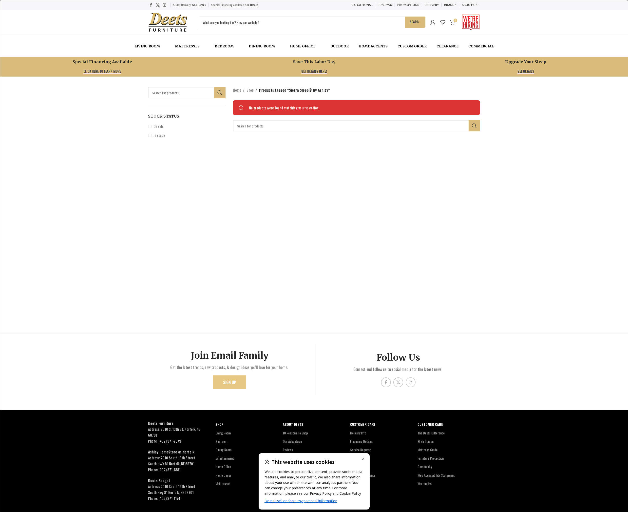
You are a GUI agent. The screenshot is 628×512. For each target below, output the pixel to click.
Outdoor (339, 46)
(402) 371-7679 (169, 441)
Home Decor (223, 475)
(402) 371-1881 (169, 469)
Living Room (147, 46)
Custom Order (412, 46)
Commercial (481, 46)
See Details (199, 5)
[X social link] (157, 4)
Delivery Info (358, 432)
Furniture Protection (431, 458)
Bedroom (224, 46)
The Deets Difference (431, 432)
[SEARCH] (220, 92)
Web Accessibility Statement (436, 475)
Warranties (425, 483)
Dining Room (262, 46)
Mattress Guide (428, 449)
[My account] (433, 22)
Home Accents (373, 46)
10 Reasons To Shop (295, 432)
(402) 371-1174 (169, 498)
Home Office (302, 46)
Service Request (360, 449)
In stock (159, 135)
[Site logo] (168, 21)
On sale (158, 126)
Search (415, 21)
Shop (250, 90)
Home (237, 90)
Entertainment (224, 458)
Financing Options (361, 441)
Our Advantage (292, 441)
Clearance (447, 46)
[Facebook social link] (151, 4)
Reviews (288, 449)
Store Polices (358, 483)
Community (425, 466)
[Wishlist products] (443, 22)
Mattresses (187, 46)
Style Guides (426, 441)
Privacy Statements (362, 475)
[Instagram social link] (164, 4)
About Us (356, 458)
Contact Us (357, 466)
